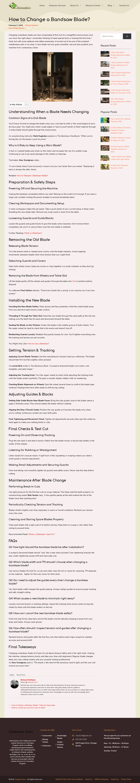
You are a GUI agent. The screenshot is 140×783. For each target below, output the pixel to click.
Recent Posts (21, 675)
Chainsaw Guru (33, 682)
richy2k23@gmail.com (83, 735)
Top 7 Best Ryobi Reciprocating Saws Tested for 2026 (120, 101)
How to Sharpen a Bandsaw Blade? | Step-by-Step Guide (33, 705)
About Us (74, 5)
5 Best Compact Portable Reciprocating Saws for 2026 (120, 65)
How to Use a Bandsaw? (38, 343)
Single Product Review (60, 744)
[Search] (127, 36)
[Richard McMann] (14, 687)
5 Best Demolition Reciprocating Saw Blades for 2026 (120, 55)
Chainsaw (46, 746)
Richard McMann (31, 25)
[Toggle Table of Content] (25, 104)
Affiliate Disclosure (101, 779)
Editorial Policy (61, 779)
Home (42, 5)
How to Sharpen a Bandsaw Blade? (32, 175)
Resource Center (93, 5)
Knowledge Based (16, 28)
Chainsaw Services (57, 5)
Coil (74, 281)
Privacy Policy (126, 779)
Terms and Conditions (75, 779)
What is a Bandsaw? (33, 233)
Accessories (47, 735)
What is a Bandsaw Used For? (41, 534)
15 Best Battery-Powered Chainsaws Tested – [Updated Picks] (120, 130)
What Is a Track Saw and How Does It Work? (28, 708)
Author (12, 675)
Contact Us (124, 5)
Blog (110, 5)
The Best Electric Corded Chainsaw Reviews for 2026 (119, 149)
